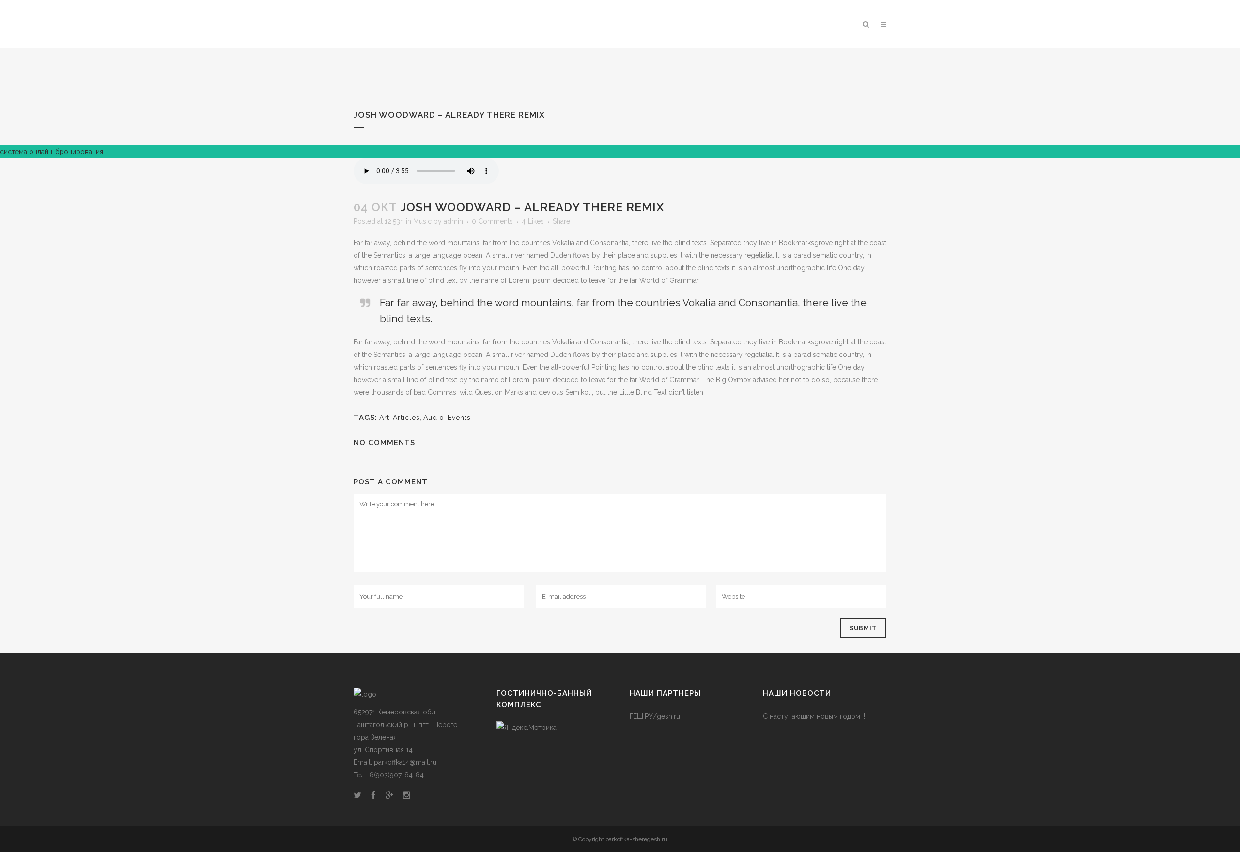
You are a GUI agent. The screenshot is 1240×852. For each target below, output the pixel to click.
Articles (406, 417)
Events (459, 417)
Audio (433, 417)
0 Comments (492, 221)
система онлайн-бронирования (51, 151)
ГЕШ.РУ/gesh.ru (655, 716)
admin (453, 221)
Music (422, 221)
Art (384, 417)
